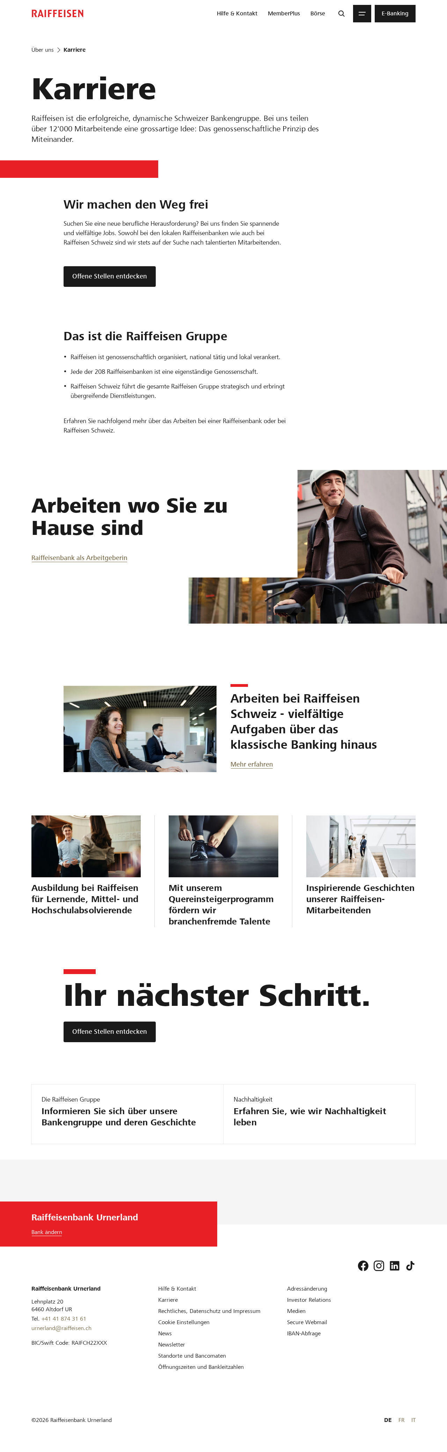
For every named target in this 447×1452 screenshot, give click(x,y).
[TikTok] (410, 1266)
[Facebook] (363, 1266)
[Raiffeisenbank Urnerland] (58, 13)
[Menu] (362, 13)
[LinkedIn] (394, 1266)
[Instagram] (379, 1266)
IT (413, 1420)
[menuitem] (237, 13)
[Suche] (341, 13)
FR (401, 1420)
